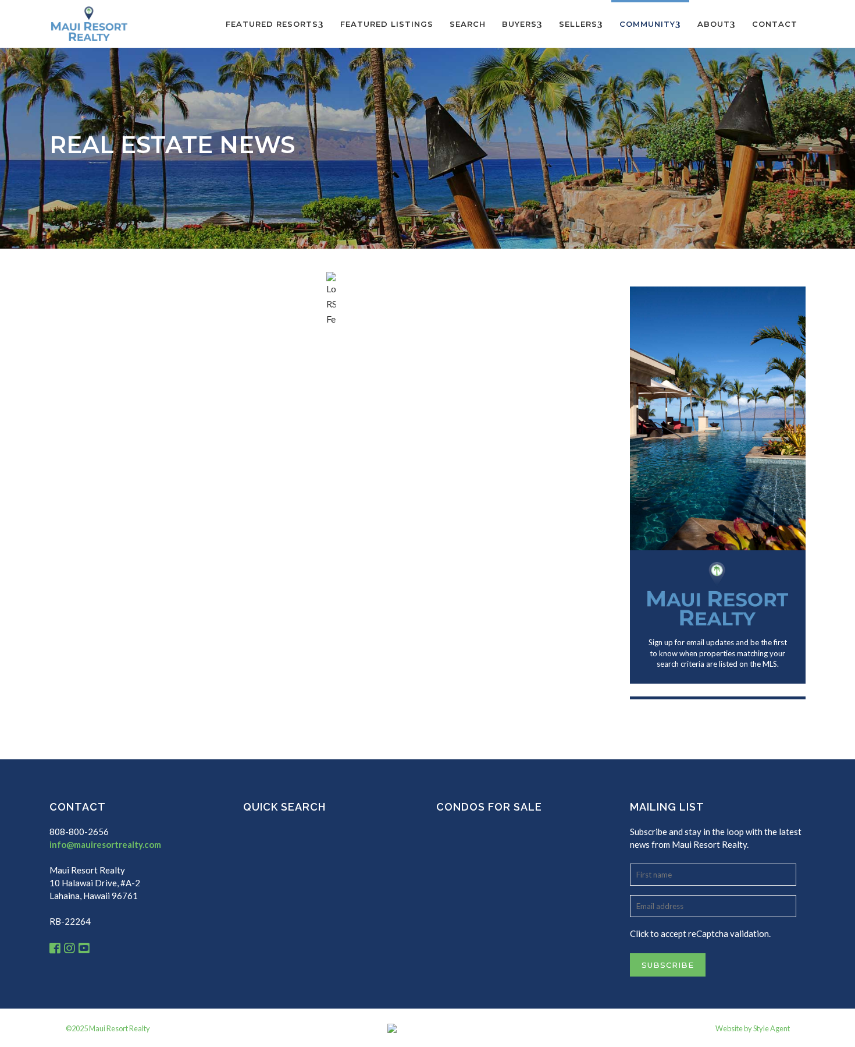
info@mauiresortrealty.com (105, 844)
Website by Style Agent (752, 1028)
